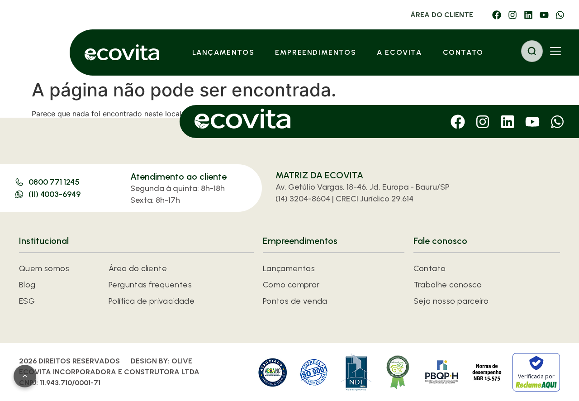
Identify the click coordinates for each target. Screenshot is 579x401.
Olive (181, 361)
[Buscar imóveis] (532, 51)
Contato (463, 52)
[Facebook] (496, 14)
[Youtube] (544, 14)
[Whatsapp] (560, 14)
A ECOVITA (399, 52)
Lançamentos (223, 52)
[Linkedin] (528, 14)
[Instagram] (512, 14)
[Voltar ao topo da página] (25, 376)
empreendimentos (315, 52)
